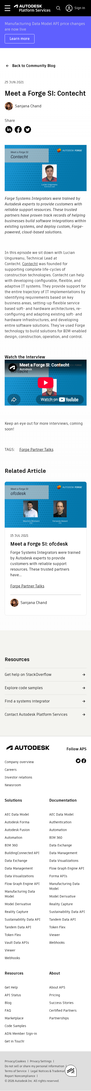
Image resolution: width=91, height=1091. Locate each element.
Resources (14, 973)
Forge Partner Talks (36, 449)
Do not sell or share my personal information (34, 1066)
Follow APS (76, 749)
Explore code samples (24, 688)
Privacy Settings (41, 1061)
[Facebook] (84, 761)
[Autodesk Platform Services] (32, 8)
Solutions (13, 800)
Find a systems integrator (27, 701)
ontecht (31, 264)
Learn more (20, 38)
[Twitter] (78, 761)
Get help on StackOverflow (28, 674)
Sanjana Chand (28, 106)
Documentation (63, 800)
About (54, 973)
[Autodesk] (28, 748)
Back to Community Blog (34, 65)
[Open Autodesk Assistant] (71, 1071)
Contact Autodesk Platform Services (36, 714)
